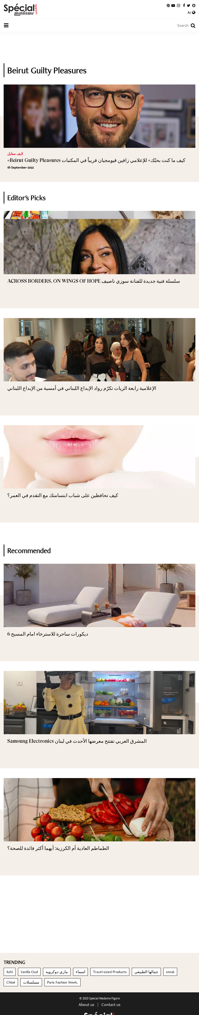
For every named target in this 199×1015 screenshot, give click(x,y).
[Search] (190, 25)
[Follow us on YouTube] (173, 6)
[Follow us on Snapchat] (193, 6)
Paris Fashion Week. (62, 982)
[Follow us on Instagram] (178, 6)
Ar (190, 12)
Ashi (9, 971)
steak (170, 971)
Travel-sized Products (110, 971)
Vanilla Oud (29, 971)
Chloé (10, 982)
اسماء (80, 971)
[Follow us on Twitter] (188, 6)
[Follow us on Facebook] (184, 6)
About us (86, 1004)
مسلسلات (31, 982)
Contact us (110, 1004)
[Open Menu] (6, 25)
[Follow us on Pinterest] (168, 6)
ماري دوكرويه (57, 971)
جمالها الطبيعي (146, 971)
